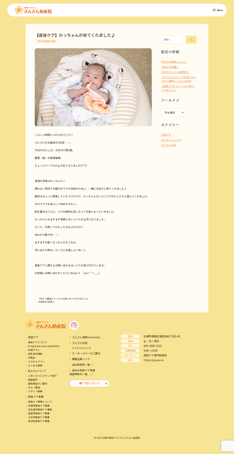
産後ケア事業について (40, 401)
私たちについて (37, 371)
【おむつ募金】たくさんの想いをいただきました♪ (63, 298)
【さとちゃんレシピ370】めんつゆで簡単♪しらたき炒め (178, 79)
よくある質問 (35, 365)
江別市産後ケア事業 (39, 417)
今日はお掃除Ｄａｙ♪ (173, 62)
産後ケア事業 (36, 396)
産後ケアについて (37, 342)
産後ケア (33, 337)
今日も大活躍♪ (170, 67)
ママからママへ (36, 361)
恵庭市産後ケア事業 (39, 413)
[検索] (191, 40)
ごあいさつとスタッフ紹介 (42, 375)
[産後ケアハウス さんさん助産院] (33, 10)
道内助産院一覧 (81, 364)
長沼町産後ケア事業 (39, 421)
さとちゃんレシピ (171, 140)
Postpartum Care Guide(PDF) (44, 346)
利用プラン (34, 350)
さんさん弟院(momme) (86, 337)
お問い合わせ (91, 383)
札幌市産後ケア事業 (39, 405)
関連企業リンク (81, 359)
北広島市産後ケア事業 (40, 409)
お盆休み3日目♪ (46, 301)
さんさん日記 (168, 145)
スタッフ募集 (35, 391)
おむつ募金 (34, 387)
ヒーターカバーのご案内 (86, 353)
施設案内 (33, 379)
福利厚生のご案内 (37, 383)
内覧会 (31, 357)
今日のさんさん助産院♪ (175, 72)
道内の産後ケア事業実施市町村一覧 (82, 372)
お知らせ (166, 135)
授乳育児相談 (35, 353)
